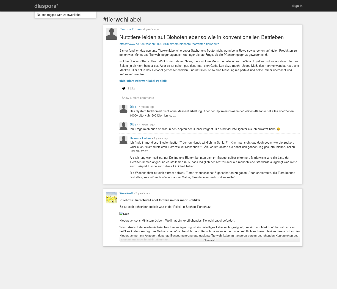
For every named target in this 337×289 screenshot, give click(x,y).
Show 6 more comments (138, 97)
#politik (161, 81)
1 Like (131, 88)
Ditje (133, 106)
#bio (122, 81)
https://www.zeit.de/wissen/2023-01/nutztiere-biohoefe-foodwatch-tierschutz (169, 44)
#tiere (130, 81)
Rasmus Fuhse (130, 29)
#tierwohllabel (145, 81)
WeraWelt (126, 193)
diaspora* (46, 5)
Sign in (297, 5)
